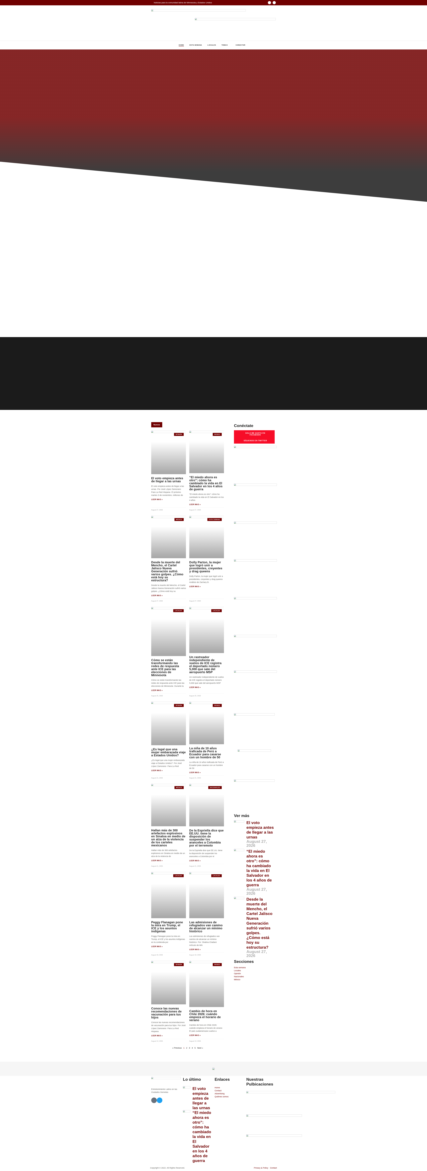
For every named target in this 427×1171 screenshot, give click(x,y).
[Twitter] (274, 2)
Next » (200, 1048)
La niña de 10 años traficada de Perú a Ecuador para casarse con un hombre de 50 (205, 753)
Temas (225, 45)
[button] (273, 45)
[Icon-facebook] (269, 2)
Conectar (240, 45)
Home (181, 45)
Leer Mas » (157, 499)
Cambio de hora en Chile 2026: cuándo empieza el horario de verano (205, 1015)
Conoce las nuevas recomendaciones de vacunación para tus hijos (166, 1013)
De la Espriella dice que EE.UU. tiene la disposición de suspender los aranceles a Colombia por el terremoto (206, 838)
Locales (211, 45)
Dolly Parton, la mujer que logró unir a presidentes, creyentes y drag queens (205, 567)
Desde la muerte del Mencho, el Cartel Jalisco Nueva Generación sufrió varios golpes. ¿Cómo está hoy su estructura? (167, 571)
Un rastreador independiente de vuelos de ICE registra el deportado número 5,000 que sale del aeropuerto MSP (205, 664)
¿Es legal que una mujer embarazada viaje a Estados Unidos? (168, 752)
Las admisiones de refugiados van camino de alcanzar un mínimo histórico (206, 927)
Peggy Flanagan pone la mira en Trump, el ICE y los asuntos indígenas (167, 927)
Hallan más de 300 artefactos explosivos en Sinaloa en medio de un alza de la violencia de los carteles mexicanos (168, 838)
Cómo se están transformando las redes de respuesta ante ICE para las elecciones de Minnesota (165, 667)
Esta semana (195, 45)
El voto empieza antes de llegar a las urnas (167, 480)
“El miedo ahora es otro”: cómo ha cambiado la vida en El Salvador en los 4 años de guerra (206, 483)
